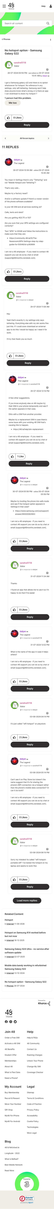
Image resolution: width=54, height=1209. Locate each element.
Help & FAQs (32, 1037)
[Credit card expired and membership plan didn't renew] (5, 138)
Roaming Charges (34, 1055)
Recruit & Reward (12, 1098)
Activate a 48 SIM (12, 1043)
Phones (6, 39)
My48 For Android (12, 1121)
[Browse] (5, 6)
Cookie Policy (33, 1121)
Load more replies (27, 900)
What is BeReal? (11, 1159)
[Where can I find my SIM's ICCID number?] (48, 138)
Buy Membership (12, 1092)
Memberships (10, 1061)
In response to (26, 300)
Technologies (32, 1127)
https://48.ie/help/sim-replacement (28, 429)
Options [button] (50, 39)
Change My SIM (34, 1066)
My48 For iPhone (12, 1115)
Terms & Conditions (35, 1098)
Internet (10, 924)
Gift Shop (9, 1110)
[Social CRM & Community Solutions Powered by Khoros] (44, 1002)
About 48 (9, 1066)
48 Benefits (10, 1049)
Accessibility (32, 1115)
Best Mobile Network (14, 1165)
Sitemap (30, 1092)
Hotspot (9, 920)
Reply (27, 124)
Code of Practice (34, 1104)
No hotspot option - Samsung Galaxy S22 (25, 981)
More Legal (32, 1133)
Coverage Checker (35, 1072)
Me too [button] (13, 102)
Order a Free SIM (12, 1037)
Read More (9, 1170)
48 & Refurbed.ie (12, 1147)
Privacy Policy (33, 1110)
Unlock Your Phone (35, 1061)
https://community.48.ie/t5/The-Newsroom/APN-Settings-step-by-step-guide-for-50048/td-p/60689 (26, 241)
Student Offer (11, 1055)
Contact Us (32, 1049)
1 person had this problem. (18, 98)
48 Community (11, 6)
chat (29, 255)
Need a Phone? (11, 1078)
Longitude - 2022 (12, 1153)
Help (43, 6)
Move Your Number (13, 1104)
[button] (8, 118)
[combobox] (27, 23)
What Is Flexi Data (12, 1072)
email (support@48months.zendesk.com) (26, 443)
